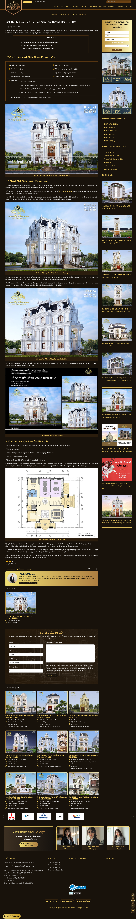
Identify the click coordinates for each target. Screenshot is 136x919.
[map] (117, 871)
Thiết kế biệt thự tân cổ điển (113, 159)
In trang (29, 569)
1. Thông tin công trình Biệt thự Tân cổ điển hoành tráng (39, 42)
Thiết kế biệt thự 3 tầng (111, 155)
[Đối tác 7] (28, 816)
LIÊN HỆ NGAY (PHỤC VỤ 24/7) (28, 844)
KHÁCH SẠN (93, 6)
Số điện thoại (13, 659)
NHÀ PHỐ (102, 6)
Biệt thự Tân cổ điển (79, 14)
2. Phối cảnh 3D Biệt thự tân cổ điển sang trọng (36, 45)
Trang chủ (55, 6)
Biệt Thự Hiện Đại (110, 127)
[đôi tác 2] (11, 816)
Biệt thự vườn (108, 162)
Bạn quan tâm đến (117, 42)
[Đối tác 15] (59, 816)
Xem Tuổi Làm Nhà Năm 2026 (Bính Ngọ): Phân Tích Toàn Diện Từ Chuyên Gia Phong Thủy (116, 486)
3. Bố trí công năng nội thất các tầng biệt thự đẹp (37, 48)
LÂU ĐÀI (83, 6)
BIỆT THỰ (75, 6)
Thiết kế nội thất (109, 166)
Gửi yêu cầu (52, 675)
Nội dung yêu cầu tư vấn (54, 642)
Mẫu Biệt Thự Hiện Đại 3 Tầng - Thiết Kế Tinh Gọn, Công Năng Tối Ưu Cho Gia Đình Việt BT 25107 (117, 380)
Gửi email (21, 569)
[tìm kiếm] (129, 1)
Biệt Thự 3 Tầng (109, 134)
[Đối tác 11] (44, 816)
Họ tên (11, 642)
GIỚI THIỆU (65, 6)
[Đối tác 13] (76, 816)
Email (10, 651)
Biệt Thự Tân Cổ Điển (111, 124)
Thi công (128, 6)
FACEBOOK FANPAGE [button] (78, 858)
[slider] (9, 561)
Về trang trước (11, 569)
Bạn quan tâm (13, 667)
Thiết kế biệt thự (64, 14)
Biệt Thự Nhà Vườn (110, 131)
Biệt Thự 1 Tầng (109, 141)
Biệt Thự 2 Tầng (109, 137)
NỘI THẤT (111, 6)
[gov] (77, 887)
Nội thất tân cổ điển (110, 169)
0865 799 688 (13, 916)
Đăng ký (117, 50)
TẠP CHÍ (120, 6)
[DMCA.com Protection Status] (75, 893)
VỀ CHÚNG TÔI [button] (11, 858)
